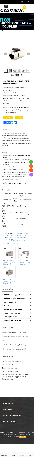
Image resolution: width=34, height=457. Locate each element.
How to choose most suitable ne (15, 341)
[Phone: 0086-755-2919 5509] (31, 166)
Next (28, 54)
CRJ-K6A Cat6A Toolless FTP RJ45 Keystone (24, 262)
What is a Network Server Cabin (14, 333)
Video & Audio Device (12, 313)
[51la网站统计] (22, 437)
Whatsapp (4, 456)
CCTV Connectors (8, 33)
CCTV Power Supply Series (14, 295)
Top (30, 456)
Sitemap (16, 437)
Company (7, 410)
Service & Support (12, 416)
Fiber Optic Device (11, 317)
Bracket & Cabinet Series (13, 309)
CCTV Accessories (24, 31)
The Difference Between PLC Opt (15, 337)
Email (13, 456)
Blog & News (9, 421)
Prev (5, 54)
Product (13, 31)
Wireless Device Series (12, 320)
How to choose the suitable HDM (15, 349)
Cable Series (8, 306)
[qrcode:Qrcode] (31, 175)
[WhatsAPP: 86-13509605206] (31, 162)
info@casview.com (13, 368)
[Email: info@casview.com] (31, 170)
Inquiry (21, 456)
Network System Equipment (14, 298)
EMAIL (19, 118)
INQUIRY (8, 118)
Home (6, 31)
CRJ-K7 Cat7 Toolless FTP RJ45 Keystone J (9, 281)
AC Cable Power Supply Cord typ (15, 345)
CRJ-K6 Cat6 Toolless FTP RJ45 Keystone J (9, 262)
